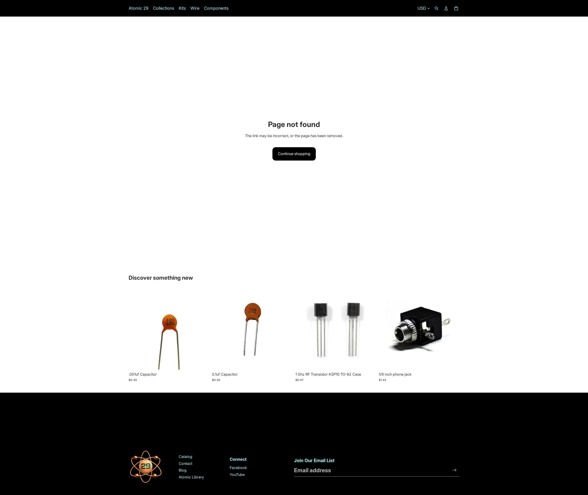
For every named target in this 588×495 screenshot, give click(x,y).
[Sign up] (454, 470)
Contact (185, 463)
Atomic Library (191, 477)
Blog (183, 470)
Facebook (238, 467)
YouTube (237, 474)
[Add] (202, 363)
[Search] (436, 8)
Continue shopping (294, 153)
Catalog (185, 456)
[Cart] (456, 8)
